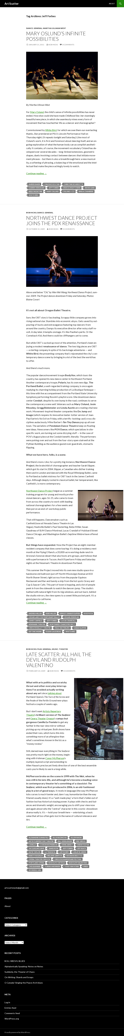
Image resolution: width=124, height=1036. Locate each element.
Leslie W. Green (79, 852)
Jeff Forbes (54, 188)
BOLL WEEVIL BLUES (15, 961)
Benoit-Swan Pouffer (70, 613)
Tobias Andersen (52, 866)
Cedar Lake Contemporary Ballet (44, 617)
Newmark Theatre (37, 624)
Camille (32, 845)
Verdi (85, 866)
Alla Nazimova (60, 838)
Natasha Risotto (74, 856)
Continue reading (36, 173)
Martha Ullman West (54, 28)
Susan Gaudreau (53, 631)
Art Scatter (12, 3)
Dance (29, 28)
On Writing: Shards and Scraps (19, 977)
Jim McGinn (90, 188)
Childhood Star (52, 184)
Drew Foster (83, 845)
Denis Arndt (67, 845)
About (112, 4)
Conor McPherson (54, 758)
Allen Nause (76, 838)
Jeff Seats (81, 848)
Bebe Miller (51, 613)
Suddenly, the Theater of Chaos (20, 972)
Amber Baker (34, 184)
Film (39, 649)
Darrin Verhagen (36, 188)
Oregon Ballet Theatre (40, 628)
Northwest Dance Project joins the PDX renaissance (61, 220)
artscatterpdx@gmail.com (17, 887)
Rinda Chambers (86, 191)
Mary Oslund (37, 112)
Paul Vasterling (62, 628)
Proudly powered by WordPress (17, 1032)
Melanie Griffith (54, 856)
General (38, 28)
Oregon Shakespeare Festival (68, 859)
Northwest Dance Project (39, 490)
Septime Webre (35, 631)
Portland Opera (36, 863)
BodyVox (88, 613)
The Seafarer (34, 866)
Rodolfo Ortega (57, 863)
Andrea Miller (35, 613)
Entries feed (10, 1008)
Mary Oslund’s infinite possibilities (56, 36)
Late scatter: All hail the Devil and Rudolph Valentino (58, 659)
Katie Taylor (34, 852)
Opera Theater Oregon (42, 718)
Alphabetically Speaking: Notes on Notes (24, 966)
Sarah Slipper (80, 628)
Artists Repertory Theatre (41, 841)
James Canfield (35, 621)
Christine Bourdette (73, 184)
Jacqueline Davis (36, 848)
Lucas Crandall (68, 621)
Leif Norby (64, 852)
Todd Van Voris (71, 866)
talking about (55, 693)
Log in (7, 1002)
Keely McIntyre (35, 191)
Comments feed (12, 1013)
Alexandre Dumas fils (39, 838)
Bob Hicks (53, 44)
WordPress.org (12, 1018)
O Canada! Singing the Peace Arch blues (24, 982)
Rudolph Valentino (78, 863)
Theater (63, 649)
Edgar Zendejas (71, 617)
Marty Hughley (36, 856)
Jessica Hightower (71, 188)
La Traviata (50, 852)
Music (55, 649)
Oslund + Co (69, 191)
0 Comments (68, 44)
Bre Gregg (81, 841)
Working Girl (35, 870)
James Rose (54, 848)
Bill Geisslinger (65, 841)
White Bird (51, 130)
